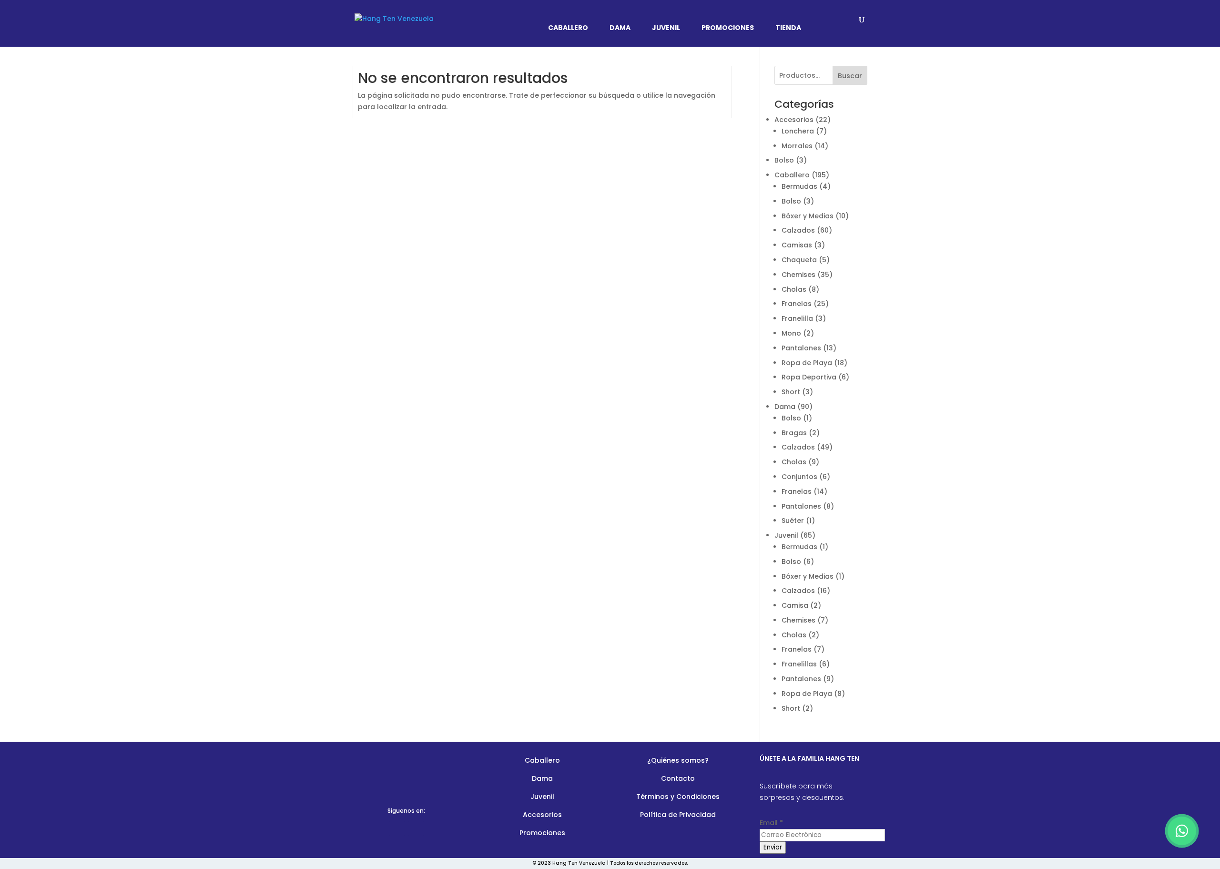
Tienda (788, 28)
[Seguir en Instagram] (416, 828)
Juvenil (666, 28)
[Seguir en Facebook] (397, 828)
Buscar (850, 76)
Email (771, 823)
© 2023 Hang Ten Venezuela (569, 863)
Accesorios (542, 814)
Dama (620, 28)
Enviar (772, 847)
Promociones (728, 28)
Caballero (568, 28)
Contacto (678, 778)
